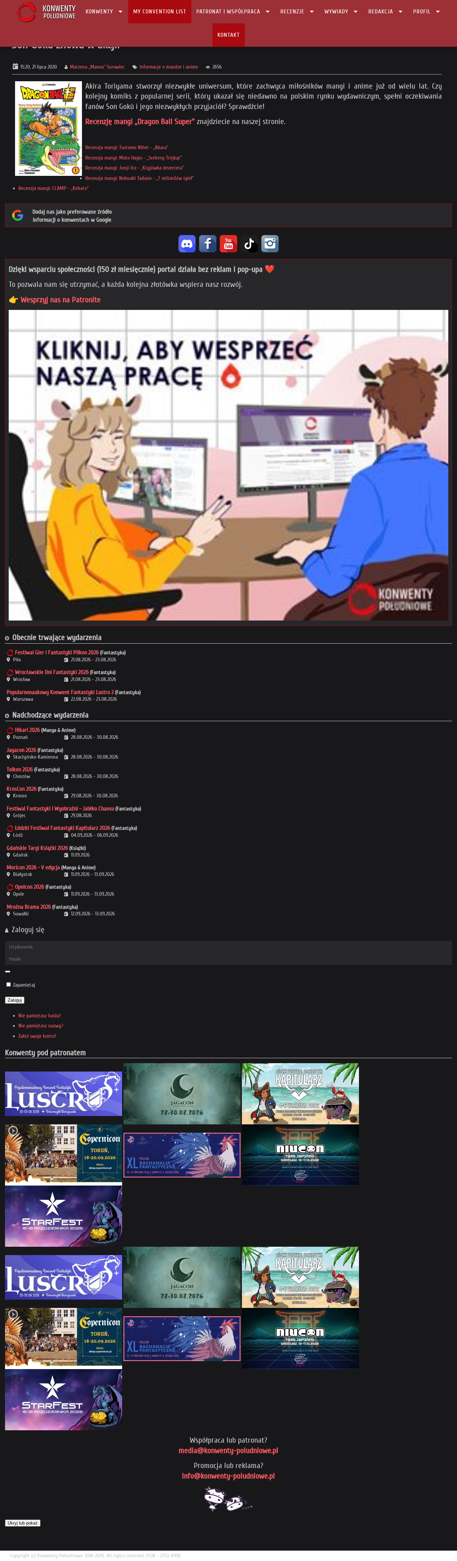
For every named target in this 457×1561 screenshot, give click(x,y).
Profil (422, 11)
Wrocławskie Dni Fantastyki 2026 (52, 672)
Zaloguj (15, 1000)
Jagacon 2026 (21, 750)
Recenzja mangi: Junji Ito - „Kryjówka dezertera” (134, 168)
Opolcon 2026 (29, 886)
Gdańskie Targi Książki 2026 (37, 848)
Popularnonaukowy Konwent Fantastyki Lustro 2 (60, 692)
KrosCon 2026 (21, 788)
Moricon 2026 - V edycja (33, 867)
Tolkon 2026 (20, 769)
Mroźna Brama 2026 (29, 906)
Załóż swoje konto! (37, 1036)
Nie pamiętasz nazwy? (40, 1026)
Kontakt (228, 34)
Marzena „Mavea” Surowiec (97, 67)
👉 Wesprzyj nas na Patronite (55, 299)
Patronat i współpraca (228, 11)
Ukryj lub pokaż (23, 1523)
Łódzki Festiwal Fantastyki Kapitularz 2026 (62, 827)
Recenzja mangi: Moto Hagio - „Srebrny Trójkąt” (133, 158)
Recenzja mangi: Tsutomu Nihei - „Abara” (126, 147)
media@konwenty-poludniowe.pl (228, 1450)
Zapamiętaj (24, 985)
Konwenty (99, 11)
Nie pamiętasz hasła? (39, 1016)
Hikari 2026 (27, 730)
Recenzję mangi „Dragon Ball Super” (140, 121)
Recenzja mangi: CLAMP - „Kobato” (53, 188)
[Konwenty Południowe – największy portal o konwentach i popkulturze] (46, 11)
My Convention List (159, 11)
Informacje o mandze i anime (169, 67)
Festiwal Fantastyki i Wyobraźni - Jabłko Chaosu (60, 808)
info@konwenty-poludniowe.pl (228, 1475)
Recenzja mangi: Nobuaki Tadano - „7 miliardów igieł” (139, 178)
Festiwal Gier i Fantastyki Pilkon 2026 (57, 652)
